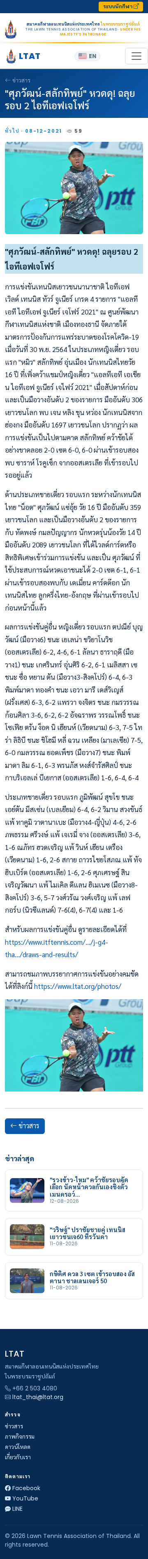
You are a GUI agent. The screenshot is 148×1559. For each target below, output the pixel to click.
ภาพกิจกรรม (20, 1436)
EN (92, 56)
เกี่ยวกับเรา (18, 1457)
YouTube (25, 1498)
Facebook (26, 1488)
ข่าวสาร (21, 80)
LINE (17, 1509)
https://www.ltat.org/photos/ (77, 986)
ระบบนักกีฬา (118, 6)
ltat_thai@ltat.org (37, 1397)
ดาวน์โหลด (17, 1447)
